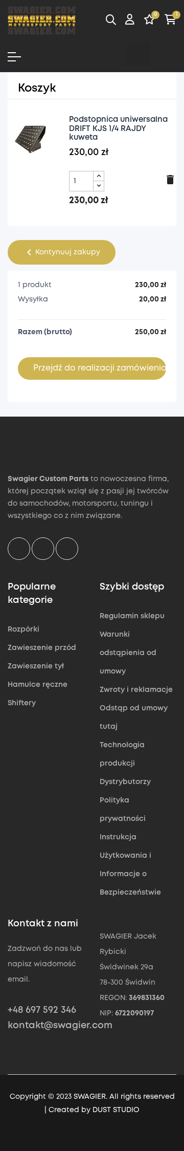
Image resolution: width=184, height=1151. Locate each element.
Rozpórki (23, 629)
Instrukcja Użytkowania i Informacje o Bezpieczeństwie (130, 865)
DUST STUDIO (116, 1110)
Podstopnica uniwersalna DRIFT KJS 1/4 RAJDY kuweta (118, 128)
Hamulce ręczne (37, 685)
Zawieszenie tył (36, 666)
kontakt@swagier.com (60, 1026)
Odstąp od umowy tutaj (134, 717)
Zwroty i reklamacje (136, 690)
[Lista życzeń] (149, 21)
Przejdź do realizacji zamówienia (99, 368)
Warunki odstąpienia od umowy (128, 653)
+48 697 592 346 (42, 1010)
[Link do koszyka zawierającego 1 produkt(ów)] (170, 21)
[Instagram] (138, 54)
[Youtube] (164, 54)
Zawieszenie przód (42, 648)
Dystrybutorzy (125, 782)
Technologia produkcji (122, 754)
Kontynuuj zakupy (61, 252)
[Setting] (129, 21)
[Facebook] (112, 54)
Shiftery (22, 703)
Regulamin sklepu (132, 616)
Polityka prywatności (123, 809)
